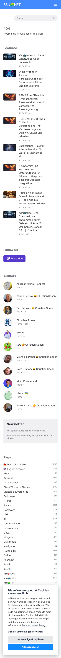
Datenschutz (10, 482)
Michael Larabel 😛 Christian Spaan (36, 356)
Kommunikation (12, 523)
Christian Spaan (25, 320)
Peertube (8, 559)
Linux (6, 532)
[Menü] (54, 4)
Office (7, 555)
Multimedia (9, 541)
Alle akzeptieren (30, 647)
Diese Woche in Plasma (16, 487)
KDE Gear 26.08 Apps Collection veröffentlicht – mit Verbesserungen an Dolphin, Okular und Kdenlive (32, 127)
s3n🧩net (12, 4)
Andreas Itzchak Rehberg (31, 283)
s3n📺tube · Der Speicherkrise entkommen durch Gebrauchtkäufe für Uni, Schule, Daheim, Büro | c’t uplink (31, 221)
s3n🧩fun (8, 582)
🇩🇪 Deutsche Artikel (14, 464)
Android (8, 478)
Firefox (7, 500)
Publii (6, 564)
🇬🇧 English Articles (14, 469)
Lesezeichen (10, 528)
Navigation (9, 546)
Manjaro (8, 537)
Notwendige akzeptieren (31, 639)
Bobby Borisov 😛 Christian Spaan (36, 296)
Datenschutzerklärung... (34, 625)
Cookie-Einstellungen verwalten (25, 631)
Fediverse (9, 496)
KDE (5, 514)
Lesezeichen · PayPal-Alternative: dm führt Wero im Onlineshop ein (32, 151)
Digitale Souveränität (15, 491)
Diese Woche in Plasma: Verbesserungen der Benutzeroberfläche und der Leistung (31, 78)
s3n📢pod (9, 573)
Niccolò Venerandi (27, 381)
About (6, 473)
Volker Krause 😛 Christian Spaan (35, 405)
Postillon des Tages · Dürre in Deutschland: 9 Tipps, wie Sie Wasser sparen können (32, 198)
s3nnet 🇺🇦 (22, 393)
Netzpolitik (9, 550)
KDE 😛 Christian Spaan (30, 344)
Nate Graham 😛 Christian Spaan (35, 369)
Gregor (20, 332)
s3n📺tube (9, 578)
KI (4, 519)
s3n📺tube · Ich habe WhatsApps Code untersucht (31, 59)
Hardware (9, 509)
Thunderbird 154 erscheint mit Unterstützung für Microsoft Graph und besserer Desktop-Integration (31, 174)
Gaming (8, 505)
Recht (6, 569)
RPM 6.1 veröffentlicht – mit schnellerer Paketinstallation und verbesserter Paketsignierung (32, 102)
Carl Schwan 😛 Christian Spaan (34, 308)
